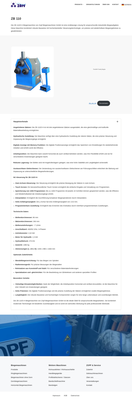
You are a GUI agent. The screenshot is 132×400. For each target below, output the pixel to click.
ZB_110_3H (92, 103)
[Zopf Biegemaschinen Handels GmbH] (18, 4)
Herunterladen (103, 103)
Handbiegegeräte (55, 373)
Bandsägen (53, 385)
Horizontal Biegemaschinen (21, 385)
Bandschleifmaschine (57, 381)
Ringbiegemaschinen (19, 373)
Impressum (56, 395)
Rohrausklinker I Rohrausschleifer (62, 370)
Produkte (14, 370)
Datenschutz (75, 395)
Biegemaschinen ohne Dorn (21, 377)
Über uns (106, 4)
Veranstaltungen (93, 4)
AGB (65, 395)
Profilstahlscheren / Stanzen (59, 377)
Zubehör (89, 370)
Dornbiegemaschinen (19, 381)
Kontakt (115, 4)
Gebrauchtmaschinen (94, 373)
